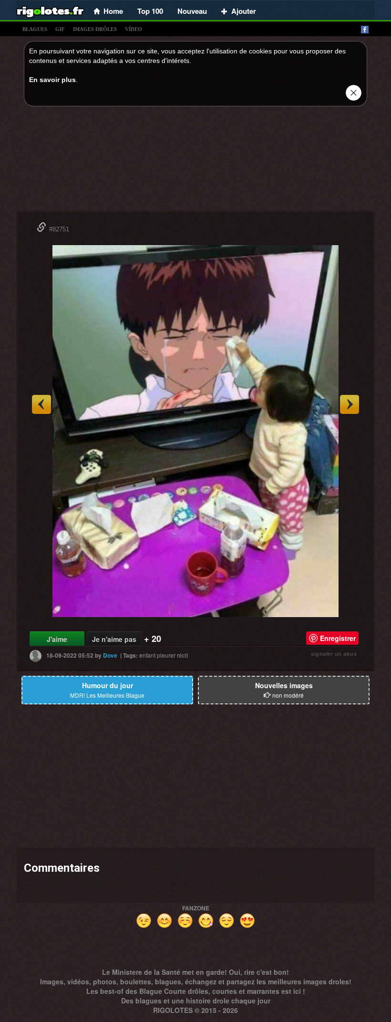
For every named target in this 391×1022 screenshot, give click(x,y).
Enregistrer (338, 638)
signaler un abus (334, 653)
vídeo (133, 29)
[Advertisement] (195, 161)
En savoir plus (52, 79)
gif (60, 29)
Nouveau (192, 11)
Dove (110, 655)
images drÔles (95, 29)
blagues (34, 29)
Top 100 (150, 11)
